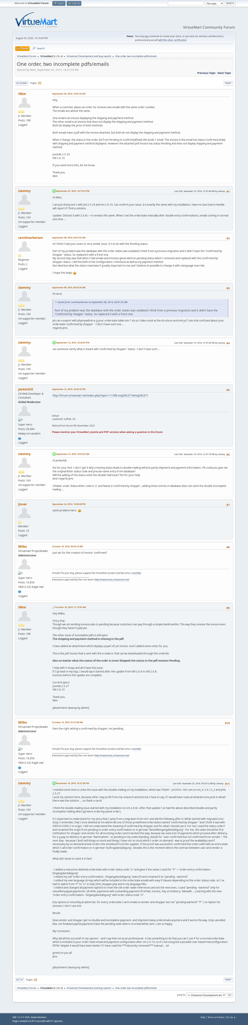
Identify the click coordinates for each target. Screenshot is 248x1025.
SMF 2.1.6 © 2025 (20, 1017)
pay (147, 36)
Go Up (19, 979)
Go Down (21, 83)
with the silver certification (172, 40)
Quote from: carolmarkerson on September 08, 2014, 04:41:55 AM (92, 302)
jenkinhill (25, 389)
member (136, 573)
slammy (24, 191)
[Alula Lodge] (19, 438)
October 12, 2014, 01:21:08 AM (67, 722)
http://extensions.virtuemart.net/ (112, 579)
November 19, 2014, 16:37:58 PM (72, 783)
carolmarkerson (30, 237)
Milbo (22, 546)
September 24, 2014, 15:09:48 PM (68, 504)
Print (228, 83)
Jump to (181, 994)
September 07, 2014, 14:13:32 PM (72, 190)
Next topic (224, 73)
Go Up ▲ (231, 1017)
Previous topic (206, 73)
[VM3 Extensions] (19, 591)
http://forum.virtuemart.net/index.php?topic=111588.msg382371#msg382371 (100, 395)
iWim (22, 94)
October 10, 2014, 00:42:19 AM (67, 546)
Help (203, 1017)
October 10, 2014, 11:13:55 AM (70, 607)
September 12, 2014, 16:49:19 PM (68, 389)
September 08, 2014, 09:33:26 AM (68, 287)
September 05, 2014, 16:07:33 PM (68, 93)
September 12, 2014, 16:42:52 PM (72, 342)
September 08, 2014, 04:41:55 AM (68, 237)
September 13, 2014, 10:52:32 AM (72, 454)
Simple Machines (38, 1017)
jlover (22, 504)
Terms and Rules (216, 1017)
